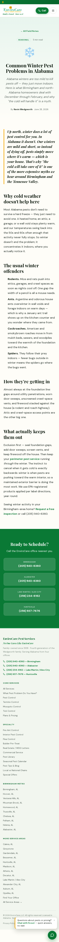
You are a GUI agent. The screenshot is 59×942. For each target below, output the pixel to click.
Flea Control (9, 739)
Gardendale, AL (10, 853)
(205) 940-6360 (29, 564)
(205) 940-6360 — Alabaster (22, 665)
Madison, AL (9, 866)
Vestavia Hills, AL (11, 798)
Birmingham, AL (10, 789)
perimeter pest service (25, 459)
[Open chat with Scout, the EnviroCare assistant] (52, 935)
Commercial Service (13, 752)
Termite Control (11, 702)
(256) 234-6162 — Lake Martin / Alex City (28, 670)
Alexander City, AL (12, 884)
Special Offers (10, 774)
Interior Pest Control (13, 734)
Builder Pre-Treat (11, 743)
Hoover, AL (8, 794)
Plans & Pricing (10, 715)
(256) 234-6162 (29, 594)
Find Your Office (11, 897)
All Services (8, 688)
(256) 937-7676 (29, 609)
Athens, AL (8, 871)
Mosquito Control (12, 706)
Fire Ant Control (11, 730)
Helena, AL (8, 825)
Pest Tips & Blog (11, 765)
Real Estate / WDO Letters (16, 748)
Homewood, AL (10, 807)
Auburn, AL (8, 888)
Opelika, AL (8, 893)
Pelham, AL (8, 820)
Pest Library (9, 756)
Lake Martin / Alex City (14, 879)
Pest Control (9, 697)
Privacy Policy (9, 923)
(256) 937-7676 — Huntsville (21, 674)
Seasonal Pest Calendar (15, 761)
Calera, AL (8, 844)
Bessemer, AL (9, 857)
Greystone (8, 848)
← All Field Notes (30, 31)
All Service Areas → (12, 902)
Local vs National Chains (15, 770)
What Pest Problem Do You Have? (20, 693)
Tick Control (9, 711)
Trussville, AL (9, 811)
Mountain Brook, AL (12, 802)
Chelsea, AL (8, 816)
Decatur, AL (9, 875)
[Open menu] (53, 10)
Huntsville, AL (9, 862)
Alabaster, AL (9, 829)
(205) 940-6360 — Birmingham (23, 661)
